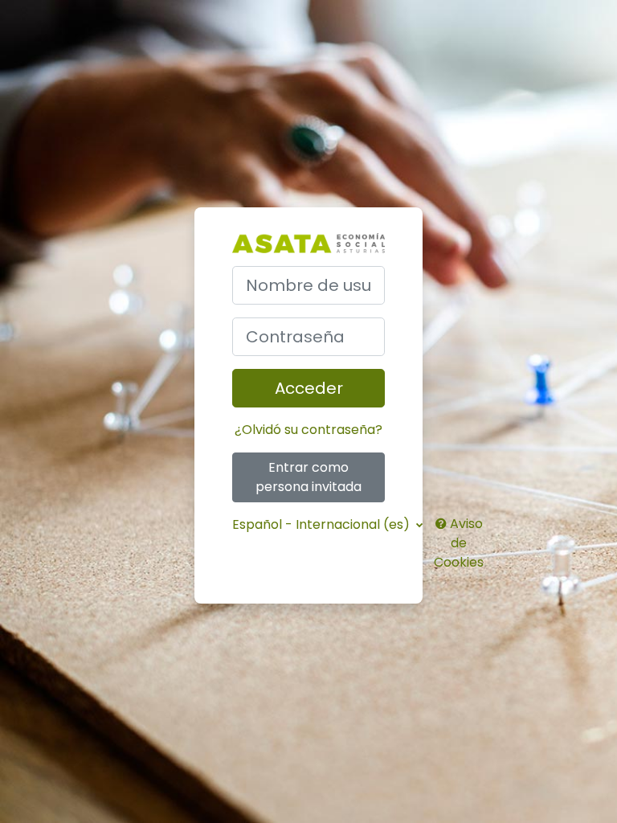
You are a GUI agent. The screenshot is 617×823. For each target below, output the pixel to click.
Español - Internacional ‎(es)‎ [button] (322, 524)
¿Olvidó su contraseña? (308, 429)
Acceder (309, 388)
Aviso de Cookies (459, 542)
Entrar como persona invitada (308, 477)
